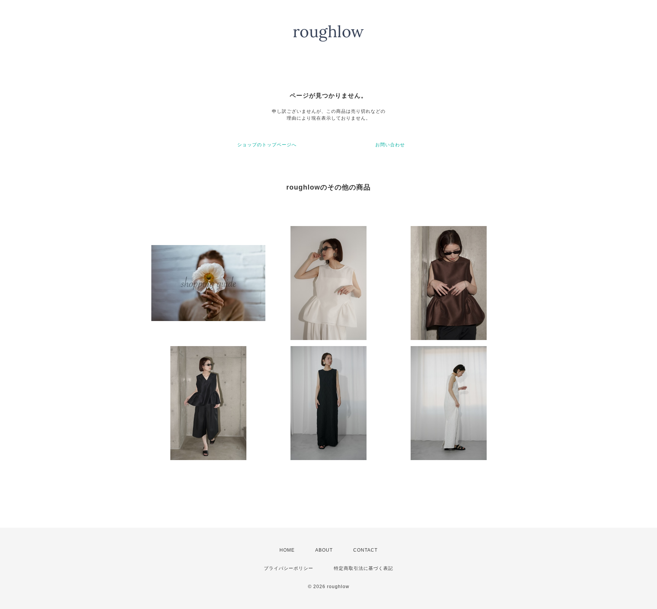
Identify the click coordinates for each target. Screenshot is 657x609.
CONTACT (365, 550)
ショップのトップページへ (267, 144)
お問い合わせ (390, 144)
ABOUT (324, 550)
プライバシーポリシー (288, 568)
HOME (287, 550)
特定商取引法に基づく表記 (363, 568)
